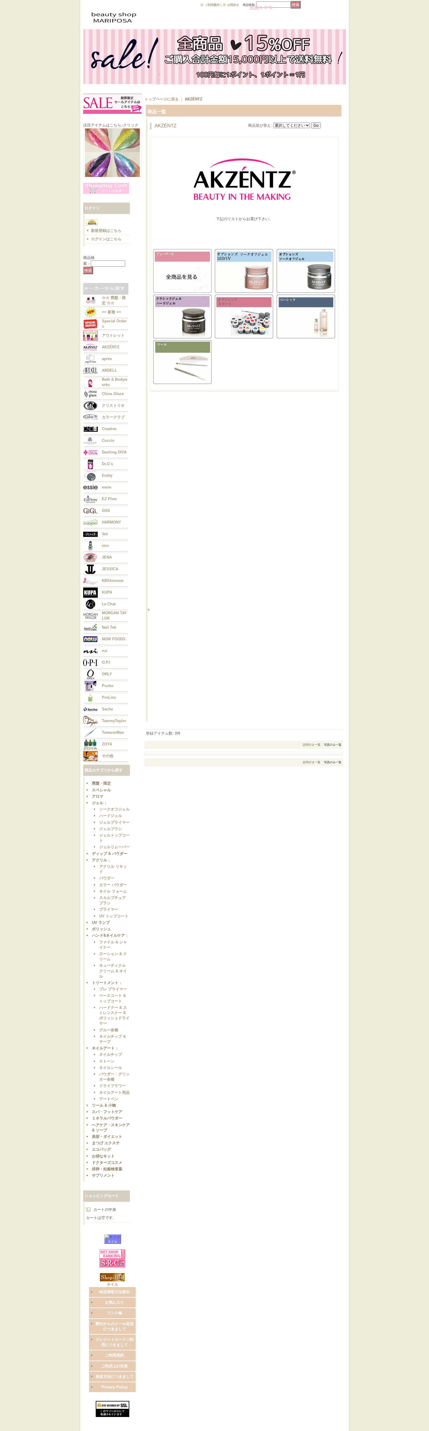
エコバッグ (101, 1149)
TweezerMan (113, 732)
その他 (107, 756)
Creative (109, 429)
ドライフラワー (112, 1086)
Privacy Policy (115, 1387)
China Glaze (113, 394)
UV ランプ (101, 922)
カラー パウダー (113, 885)
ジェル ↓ (99, 803)
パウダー (106, 878)
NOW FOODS (113, 639)
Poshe (107, 686)
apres (107, 359)
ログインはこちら (106, 239)
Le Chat (109, 604)
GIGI (106, 510)
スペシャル (101, 790)
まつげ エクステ (106, 1143)
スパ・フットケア (107, 1112)
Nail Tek (109, 627)
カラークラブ (113, 417)
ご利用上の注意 (114, 1366)
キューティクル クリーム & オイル (113, 970)
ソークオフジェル (114, 809)
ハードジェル (110, 815)
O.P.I (106, 662)
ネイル (112, 1241)
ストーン (106, 1061)
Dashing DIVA (114, 452)
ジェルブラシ (110, 829)
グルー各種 (108, 1030)
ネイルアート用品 (114, 1092)
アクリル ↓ (101, 860)
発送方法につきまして (115, 1376)
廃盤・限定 (101, 783)
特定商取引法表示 (115, 1292)
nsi (104, 650)
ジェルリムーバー (114, 847)
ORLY (107, 674)
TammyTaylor (114, 721)
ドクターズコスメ (107, 1162)
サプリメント (103, 1175)
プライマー (108, 909)
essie (106, 487)
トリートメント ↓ (107, 982)
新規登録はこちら (106, 230)
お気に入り (114, 1302)
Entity (107, 475)
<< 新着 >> (111, 312)
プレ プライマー (113, 989)
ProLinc (109, 697)
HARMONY (111, 522)
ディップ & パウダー (109, 853)
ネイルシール (110, 1067)
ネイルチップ (110, 1054)
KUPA (107, 592)
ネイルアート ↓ (105, 1048)
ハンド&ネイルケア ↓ (110, 935)
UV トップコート (113, 916)
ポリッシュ (101, 929)
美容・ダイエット (107, 1136)
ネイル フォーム (113, 891)
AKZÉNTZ (110, 347)
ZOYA (107, 744)
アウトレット (113, 335)
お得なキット (103, 1156)
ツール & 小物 (104, 1105)
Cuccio (108, 440)
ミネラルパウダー (107, 1118)
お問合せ (233, 4)
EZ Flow (109, 499)
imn (105, 545)
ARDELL (109, 370)
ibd (105, 534)
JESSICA (110, 569)
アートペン (108, 1099)
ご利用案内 (212, 4)
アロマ (97, 796)
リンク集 (114, 1313)
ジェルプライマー (114, 822)
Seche (107, 709)
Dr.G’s (107, 464)
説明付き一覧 (311, 744)
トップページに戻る (161, 99)
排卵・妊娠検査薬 (107, 1169)
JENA (107, 557)
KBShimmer (113, 580)
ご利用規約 (114, 1355)
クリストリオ (113, 405)
